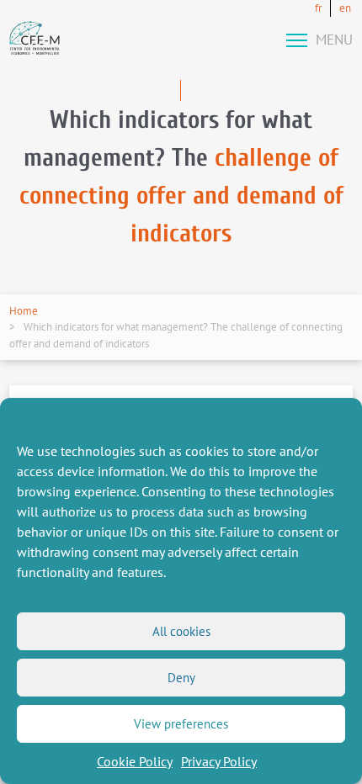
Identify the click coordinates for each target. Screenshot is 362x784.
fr (318, 8)
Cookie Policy (135, 761)
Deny (181, 678)
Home (23, 311)
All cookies (181, 631)
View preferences (181, 724)
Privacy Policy (219, 761)
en (345, 8)
